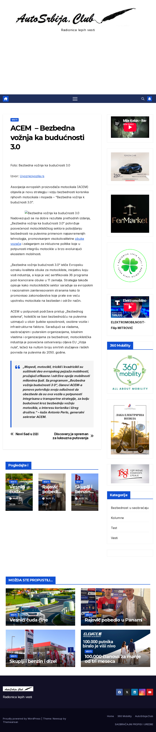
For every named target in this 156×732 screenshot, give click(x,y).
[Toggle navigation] (75, 99)
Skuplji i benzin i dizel (83, 491)
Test (114, 528)
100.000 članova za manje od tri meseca (113, 659)
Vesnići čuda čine (17, 491)
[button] (142, 99)
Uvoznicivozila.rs (32, 176)
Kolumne (117, 518)
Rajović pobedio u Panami (113, 620)
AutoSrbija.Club (144, 716)
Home (110, 716)
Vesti (15, 120)
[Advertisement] (78, 65)
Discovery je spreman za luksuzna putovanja (70, 436)
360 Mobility (124, 716)
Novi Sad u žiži (27, 434)
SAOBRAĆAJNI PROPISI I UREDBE (134, 724)
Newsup (57, 718)
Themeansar (10, 721)
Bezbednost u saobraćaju (130, 508)
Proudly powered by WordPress (22, 718)
